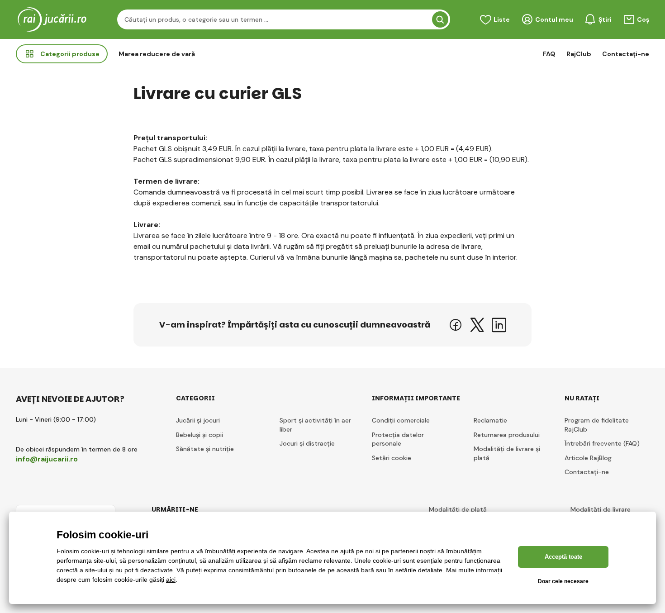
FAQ (549, 54)
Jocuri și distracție (307, 443)
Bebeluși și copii (199, 435)
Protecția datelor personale (398, 439)
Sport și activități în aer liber (315, 424)
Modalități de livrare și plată (507, 453)
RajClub (578, 54)
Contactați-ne (625, 54)
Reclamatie (490, 420)
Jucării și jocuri (198, 420)
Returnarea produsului (507, 435)
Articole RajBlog (588, 458)
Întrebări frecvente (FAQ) (602, 443)
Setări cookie (391, 458)
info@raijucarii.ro (47, 459)
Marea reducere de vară (157, 54)
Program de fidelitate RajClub (597, 424)
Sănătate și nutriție (205, 449)
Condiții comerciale (401, 420)
